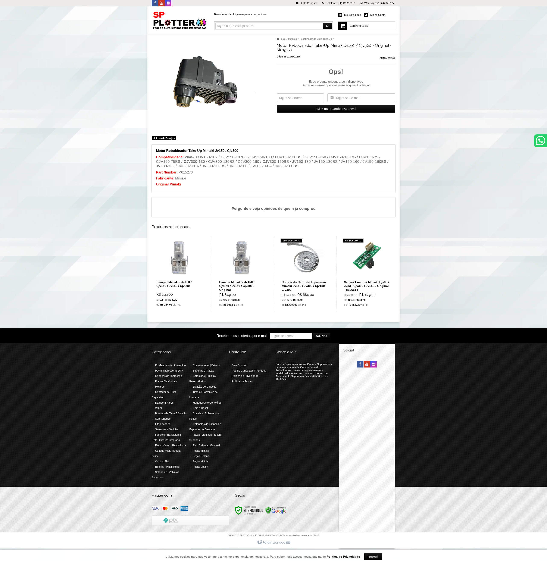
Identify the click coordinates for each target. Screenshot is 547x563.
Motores (292, 39)
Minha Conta (377, 14)
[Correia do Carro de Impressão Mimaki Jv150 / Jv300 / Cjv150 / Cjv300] (304, 273)
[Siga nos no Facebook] (155, 3)
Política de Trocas (242, 381)
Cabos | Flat (162, 461)
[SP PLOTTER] (180, 20)
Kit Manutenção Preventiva (170, 365)
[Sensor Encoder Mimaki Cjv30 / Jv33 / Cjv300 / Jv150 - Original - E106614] (367, 273)
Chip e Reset (200, 408)
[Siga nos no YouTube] (367, 364)
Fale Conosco (309, 3)
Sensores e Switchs (166, 429)
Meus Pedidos (352, 14)
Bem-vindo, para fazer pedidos (240, 14)
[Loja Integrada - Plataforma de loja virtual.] (273, 542)
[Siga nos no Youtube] (161, 3)
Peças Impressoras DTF (169, 370)
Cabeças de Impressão (168, 376)
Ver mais (182, 290)
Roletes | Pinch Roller (167, 466)
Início (282, 39)
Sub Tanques (163, 418)
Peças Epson (200, 466)
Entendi (373, 557)
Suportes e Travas (203, 370)
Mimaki (391, 57)
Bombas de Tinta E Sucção (171, 413)
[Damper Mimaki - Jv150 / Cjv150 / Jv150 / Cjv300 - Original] (242, 273)
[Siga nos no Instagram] (168, 3)
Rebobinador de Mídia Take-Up (316, 39)
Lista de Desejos (165, 138)
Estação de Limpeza (204, 386)
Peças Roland (201, 456)
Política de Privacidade (245, 376)
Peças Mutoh (200, 461)
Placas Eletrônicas (166, 381)
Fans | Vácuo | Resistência (170, 445)
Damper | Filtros (164, 402)
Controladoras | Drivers (206, 365)
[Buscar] (327, 26)
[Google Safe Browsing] (276, 510)
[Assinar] (321, 336)
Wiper (158, 408)
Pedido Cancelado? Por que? (249, 370)
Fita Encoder (162, 424)
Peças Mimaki (201, 450)
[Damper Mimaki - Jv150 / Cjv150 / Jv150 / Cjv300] (179, 273)
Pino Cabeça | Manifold (206, 445)
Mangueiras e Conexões (207, 402)
